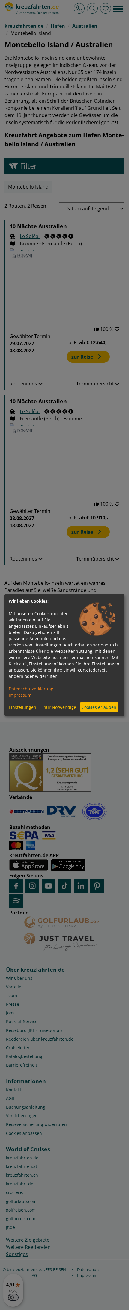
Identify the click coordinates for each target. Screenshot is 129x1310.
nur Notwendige (60, 707)
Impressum (20, 695)
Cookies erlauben (99, 707)
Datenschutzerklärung (31, 689)
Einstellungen (22, 707)
